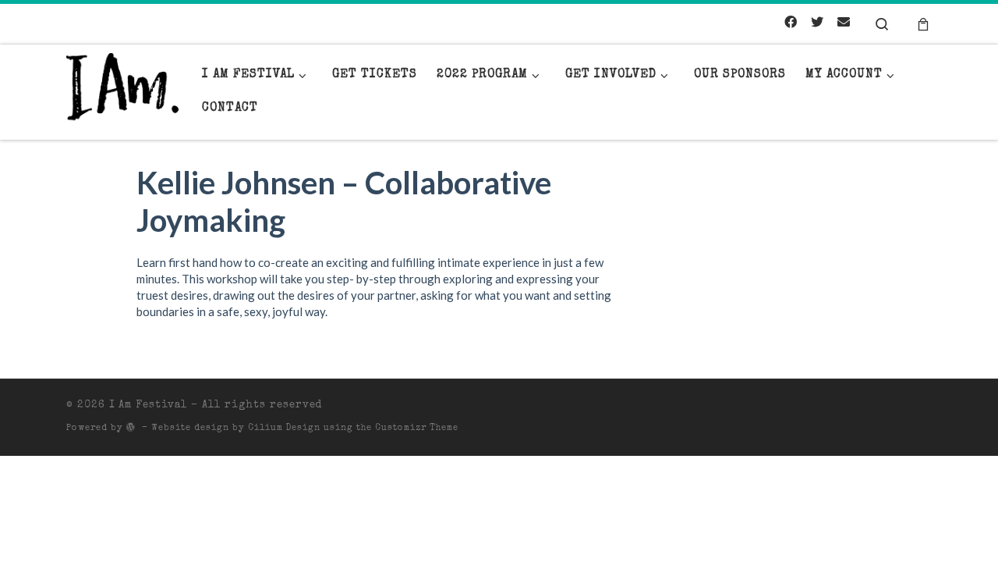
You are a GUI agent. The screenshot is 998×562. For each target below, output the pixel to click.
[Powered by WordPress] (131, 426)
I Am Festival (148, 405)
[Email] (843, 24)
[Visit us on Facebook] (790, 24)
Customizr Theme (416, 428)
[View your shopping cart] (923, 24)
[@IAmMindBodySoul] (817, 24)
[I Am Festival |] (122, 92)
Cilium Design (284, 428)
